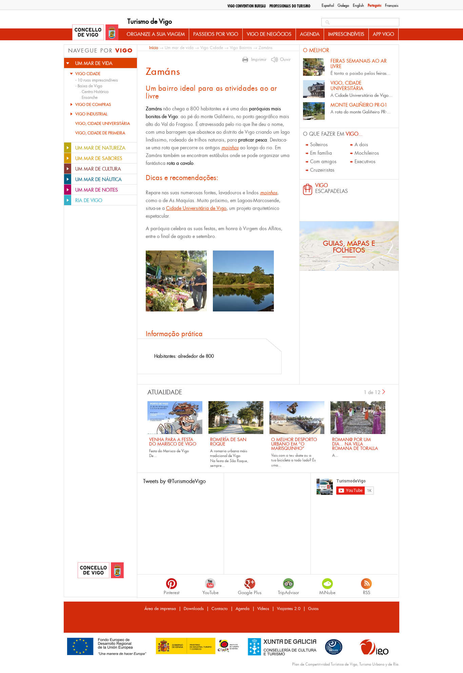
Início (153, 47)
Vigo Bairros (241, 47)
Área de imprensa (160, 608)
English (358, 5)
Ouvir (285, 59)
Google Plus (249, 592)
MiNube (327, 592)
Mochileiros (367, 153)
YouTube (210, 592)
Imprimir (258, 59)
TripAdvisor (288, 592)
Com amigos (323, 161)
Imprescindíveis (346, 34)
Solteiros (319, 145)
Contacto (220, 608)
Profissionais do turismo (289, 6)
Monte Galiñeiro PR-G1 (358, 105)
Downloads (194, 608)
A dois (361, 145)
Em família (321, 153)
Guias (313, 608)
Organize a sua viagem (156, 34)
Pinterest (171, 592)
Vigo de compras (93, 105)
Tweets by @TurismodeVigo (174, 481)
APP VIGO (383, 34)
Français (391, 5)
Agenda (310, 34)
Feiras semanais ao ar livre (358, 63)
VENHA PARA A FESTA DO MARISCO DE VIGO (172, 442)
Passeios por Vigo (215, 34)
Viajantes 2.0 (288, 608)
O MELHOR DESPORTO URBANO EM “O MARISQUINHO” (294, 444)
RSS (366, 592)
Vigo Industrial (91, 114)
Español (328, 5)
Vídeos (263, 608)
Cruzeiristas (322, 170)
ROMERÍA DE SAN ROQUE (228, 442)
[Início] (95, 32)
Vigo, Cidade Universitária (102, 124)
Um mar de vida (179, 47)
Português (374, 5)
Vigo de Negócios (269, 34)
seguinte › (384, 391)
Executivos (365, 161)
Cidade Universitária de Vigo (196, 208)
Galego (343, 5)
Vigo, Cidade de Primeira (100, 133)
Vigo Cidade (87, 74)
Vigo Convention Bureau (246, 6)
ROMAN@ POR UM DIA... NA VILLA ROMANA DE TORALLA (355, 444)
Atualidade (164, 392)
